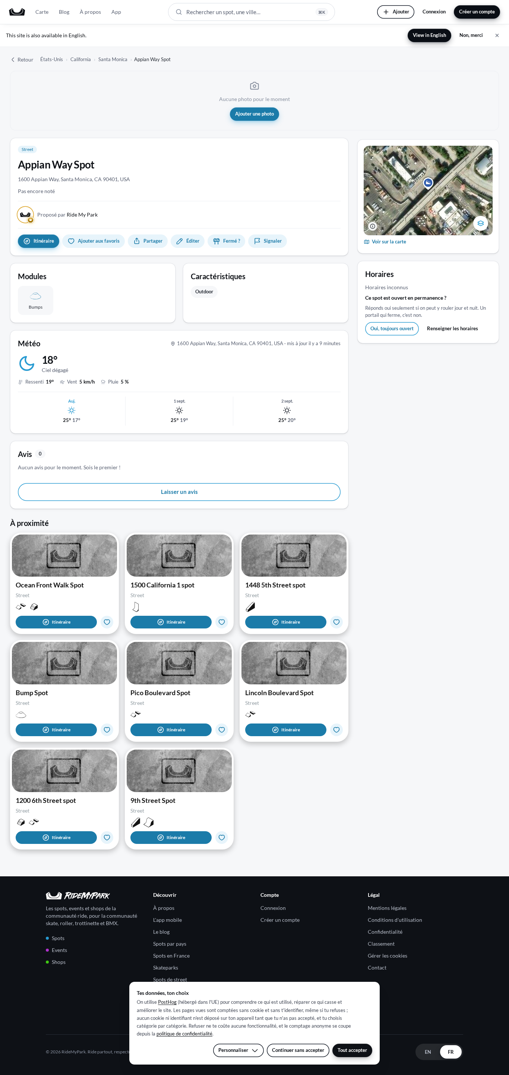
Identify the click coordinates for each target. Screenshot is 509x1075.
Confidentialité (385, 932)
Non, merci (471, 35)
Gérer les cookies (387, 955)
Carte (41, 12)
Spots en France (171, 955)
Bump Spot (32, 692)
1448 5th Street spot (275, 585)
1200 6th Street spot (46, 800)
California (80, 59)
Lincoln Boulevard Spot (279, 692)
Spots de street (170, 979)
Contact (377, 967)
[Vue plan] (480, 223)
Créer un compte (477, 12)
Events (59, 950)
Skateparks (165, 967)
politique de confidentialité (184, 1034)
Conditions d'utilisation (395, 920)
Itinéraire (61, 622)
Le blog (161, 932)
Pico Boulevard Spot (160, 692)
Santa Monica (112, 59)
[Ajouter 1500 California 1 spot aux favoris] (221, 622)
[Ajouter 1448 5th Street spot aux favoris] (336, 622)
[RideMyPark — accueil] (17, 12)
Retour (26, 59)
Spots (58, 938)
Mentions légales (387, 908)
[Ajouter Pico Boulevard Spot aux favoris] (221, 730)
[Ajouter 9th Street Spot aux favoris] (221, 837)
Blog (64, 12)
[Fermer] (497, 35)
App (116, 12)
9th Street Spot (153, 800)
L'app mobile (167, 920)
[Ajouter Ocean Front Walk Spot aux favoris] (107, 622)
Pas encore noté (36, 191)
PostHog (167, 1002)
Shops (59, 962)
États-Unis (51, 59)
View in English (429, 35)
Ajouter (401, 12)
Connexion (434, 12)
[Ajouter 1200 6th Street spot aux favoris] (107, 837)
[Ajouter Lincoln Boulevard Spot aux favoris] (336, 730)
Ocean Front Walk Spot (50, 585)
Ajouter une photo (254, 114)
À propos (90, 12)
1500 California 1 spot (162, 585)
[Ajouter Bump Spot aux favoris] (107, 730)
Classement (381, 943)
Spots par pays (169, 943)
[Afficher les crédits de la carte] (372, 226)
